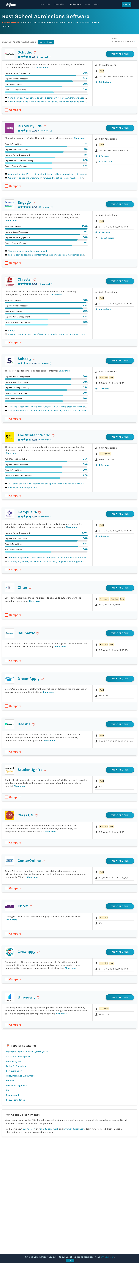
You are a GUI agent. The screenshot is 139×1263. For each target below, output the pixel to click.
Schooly (24, 359)
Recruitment (12, 1095)
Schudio (25, 52)
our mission (29, 1129)
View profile (120, 54)
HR (7, 1090)
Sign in (126, 4)
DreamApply (29, 678)
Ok (70, 1260)
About (96, 4)
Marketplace (75, 4)
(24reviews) (42, 57)
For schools (45, 4)
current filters (46, 42)
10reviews (104, 232)
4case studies (106, 238)
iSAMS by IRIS (30, 126)
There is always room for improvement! (28, 251)
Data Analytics (13, 1061)
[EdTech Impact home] (10, 4)
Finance (10, 1080)
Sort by (114, 39)
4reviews (104, 536)
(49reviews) (44, 284)
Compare (15, 109)
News (87, 4)
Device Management (16, 1085)
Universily (26, 997)
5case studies (106, 161)
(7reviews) (43, 131)
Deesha (24, 724)
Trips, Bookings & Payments (21, 1075)
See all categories (15, 1100)
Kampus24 (27, 512)
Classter (25, 279)
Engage (24, 202)
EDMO (23, 906)
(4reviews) (43, 517)
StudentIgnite (30, 769)
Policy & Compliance (17, 1066)
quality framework (49, 1129)
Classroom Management (18, 1056)
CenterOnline (29, 860)
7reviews (104, 156)
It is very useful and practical (22, 487)
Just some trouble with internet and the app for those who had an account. (46, 483)
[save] (35, 52)
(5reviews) (43, 440)
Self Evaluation (14, 1071)
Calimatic (26, 633)
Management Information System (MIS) (27, 1051)
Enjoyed (12, 330)
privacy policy (107, 1257)
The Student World (34, 435)
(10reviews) (44, 207)
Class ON (25, 815)
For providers (59, 4)
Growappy (26, 951)
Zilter (22, 587)
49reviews (105, 309)
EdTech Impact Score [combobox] (122, 41)
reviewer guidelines (73, 1129)
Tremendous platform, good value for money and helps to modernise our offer (47, 557)
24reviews (105, 82)
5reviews (104, 465)
